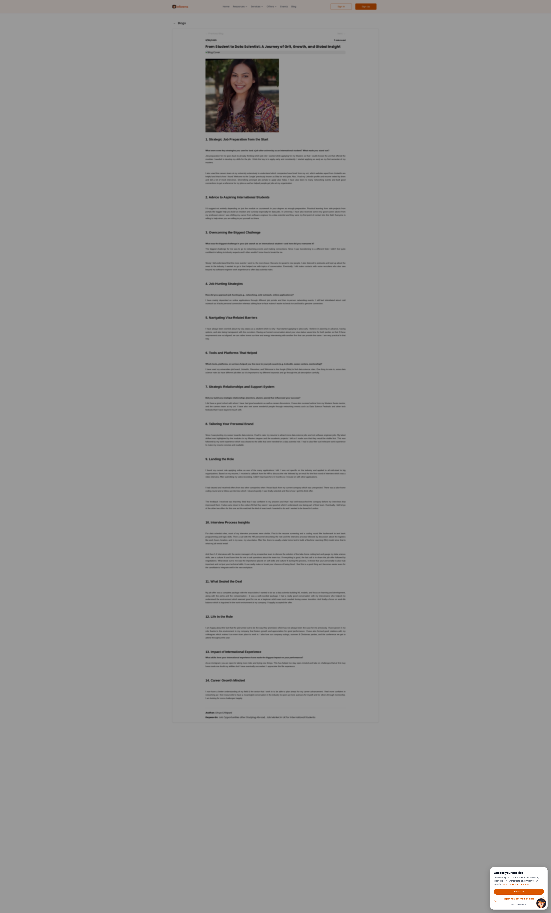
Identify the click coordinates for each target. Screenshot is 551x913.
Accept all (519, 891)
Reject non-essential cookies (519, 898)
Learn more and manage (516, 884)
